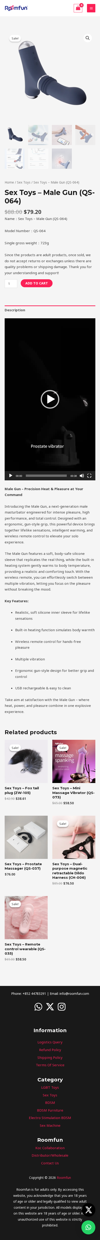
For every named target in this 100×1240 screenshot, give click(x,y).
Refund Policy (50, 1049)
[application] (50, 399)
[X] (50, 1006)
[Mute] (82, 475)
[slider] (46, 476)
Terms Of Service (50, 1065)
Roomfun (64, 1177)
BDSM (50, 1102)
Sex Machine (50, 1125)
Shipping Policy (50, 1057)
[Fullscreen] (89, 475)
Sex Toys (23, 182)
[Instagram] (61, 1006)
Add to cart (36, 283)
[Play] (10, 475)
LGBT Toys (50, 1087)
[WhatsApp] (38, 1006)
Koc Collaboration (50, 1147)
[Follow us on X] (88, 1210)
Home (9, 182)
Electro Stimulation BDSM (50, 1117)
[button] (87, 38)
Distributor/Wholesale (50, 1155)
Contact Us (50, 1163)
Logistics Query (50, 1042)
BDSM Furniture (50, 1110)
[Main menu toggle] (91, 8)
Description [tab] (15, 310)
